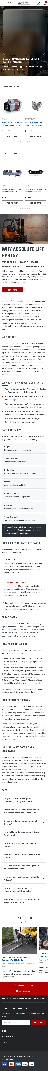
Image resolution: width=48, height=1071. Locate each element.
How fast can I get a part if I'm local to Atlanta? (21, 878)
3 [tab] (22, 141)
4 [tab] (25, 141)
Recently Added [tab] (12, 153)
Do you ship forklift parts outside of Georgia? (20, 822)
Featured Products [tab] (13, 86)
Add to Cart (12, 136)
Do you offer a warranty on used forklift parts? (22, 844)
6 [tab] (29, 141)
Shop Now (12, 290)
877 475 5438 (39, 998)
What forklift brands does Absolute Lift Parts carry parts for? (22, 900)
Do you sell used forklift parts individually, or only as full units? (18, 800)
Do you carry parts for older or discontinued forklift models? (18, 889)
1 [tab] (18, 141)
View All (24, 922)
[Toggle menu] (4, 3)
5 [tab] (27, 141)
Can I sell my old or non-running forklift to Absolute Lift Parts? (22, 867)
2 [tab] (20, 141)
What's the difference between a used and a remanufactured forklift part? (21, 811)
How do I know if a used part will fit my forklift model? (21, 833)
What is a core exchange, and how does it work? (22, 856)
